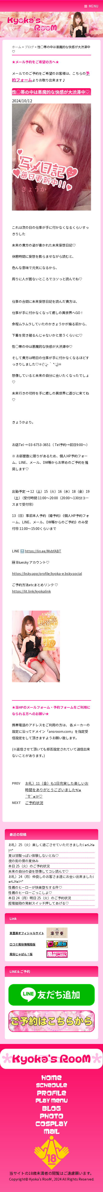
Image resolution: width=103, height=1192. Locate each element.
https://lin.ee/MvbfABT (43, 551)
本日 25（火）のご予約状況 (29, 866)
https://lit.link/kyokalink (31, 591)
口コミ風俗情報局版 (22, 944)
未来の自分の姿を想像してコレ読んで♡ (38, 871)
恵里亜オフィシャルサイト (27, 933)
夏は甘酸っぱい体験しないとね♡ (33, 855)
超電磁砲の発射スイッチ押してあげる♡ (38, 903)
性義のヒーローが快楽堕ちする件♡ (35, 887)
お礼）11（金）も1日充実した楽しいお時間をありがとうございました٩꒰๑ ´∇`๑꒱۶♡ (56, 790)
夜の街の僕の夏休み (23, 860)
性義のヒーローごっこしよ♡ (30, 892)
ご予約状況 (34, 802)
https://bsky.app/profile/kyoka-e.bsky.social (47, 573)
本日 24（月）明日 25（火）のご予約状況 (39, 897)
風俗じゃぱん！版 (21, 954)
